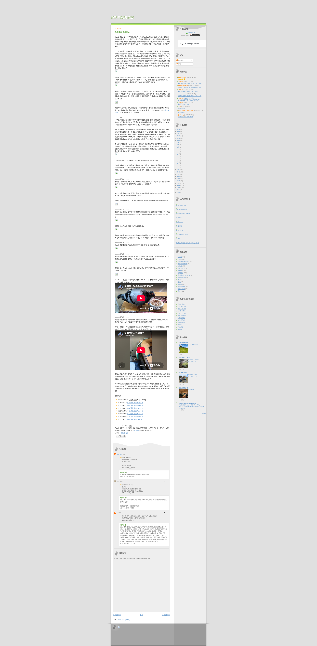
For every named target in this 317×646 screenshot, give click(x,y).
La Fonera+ (179, 222)
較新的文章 (117, 615)
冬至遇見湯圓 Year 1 (134, 419)
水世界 (180, 266)
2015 (178, 138)
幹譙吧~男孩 (181, 286)
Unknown (119, 454)
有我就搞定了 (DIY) (184, 275)
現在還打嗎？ (182, 108)
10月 (178, 147)
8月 (178, 151)
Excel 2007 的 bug (181, 209)
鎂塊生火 (179, 217)
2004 (178, 190)
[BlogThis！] (120, 436)
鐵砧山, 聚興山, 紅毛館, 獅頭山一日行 (187, 243)
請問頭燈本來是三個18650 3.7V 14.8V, (189, 96)
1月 (178, 167)
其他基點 (180, 327)
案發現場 (179, 226)
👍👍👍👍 (181, 79)
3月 (178, 163)
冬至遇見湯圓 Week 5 (135, 408)
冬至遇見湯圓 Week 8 (135, 414)
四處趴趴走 (181, 268)
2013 (178, 169)
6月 (178, 156)
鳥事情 (136, 431)
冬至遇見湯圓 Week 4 (135, 405)
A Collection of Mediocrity (187, 403)
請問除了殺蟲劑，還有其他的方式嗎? (189, 87)
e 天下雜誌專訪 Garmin (183, 213)
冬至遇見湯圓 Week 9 (135, 416)
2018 (178, 131)
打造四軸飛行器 (181, 205)
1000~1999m (182, 311)
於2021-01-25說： (186, 98)
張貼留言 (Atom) (124, 620)
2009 (178, 178)
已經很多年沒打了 (183, 104)
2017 (178, 133)
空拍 (179, 282)
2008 (178, 181)
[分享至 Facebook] (124, 436)
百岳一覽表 (179, 230)
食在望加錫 (191, 389)
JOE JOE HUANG (184, 358)
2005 (178, 187)
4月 (178, 160)
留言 (179, 64)
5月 (178, 158)
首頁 (141, 615)
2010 (178, 176)
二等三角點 (181, 320)
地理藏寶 (180, 273)
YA (117, 512)
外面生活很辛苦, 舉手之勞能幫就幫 (188, 100)
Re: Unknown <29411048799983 (188, 91)
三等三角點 (181, 322)
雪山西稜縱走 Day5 (182, 234)
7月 (178, 154)
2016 (178, 136)
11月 (178, 145)
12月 (178, 142)
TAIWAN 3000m (184, 373)
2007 (178, 183)
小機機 (180, 259)
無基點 (180, 329)
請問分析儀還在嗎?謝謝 (185, 116)
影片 (127, 433)
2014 (178, 140)
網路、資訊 (181, 289)
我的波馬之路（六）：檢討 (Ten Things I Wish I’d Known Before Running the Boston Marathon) (191, 406)
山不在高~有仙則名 (184, 261)
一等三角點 (181, 318)
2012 (178, 172)
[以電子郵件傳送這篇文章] (117, 436)
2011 (178, 174)
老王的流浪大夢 (183, 388)
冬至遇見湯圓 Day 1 (123, 32)
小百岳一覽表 (182, 306)
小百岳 (180, 257)
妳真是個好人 (182, 112)
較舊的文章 (166, 615)
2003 (178, 192)
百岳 (179, 279)
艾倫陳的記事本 (183, 342)
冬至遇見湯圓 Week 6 (135, 411)
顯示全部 (204, 413)
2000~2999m (182, 313)
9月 (178, 149)
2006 (178, 185)
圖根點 (180, 324)
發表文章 (181, 60)
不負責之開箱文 (182, 264)
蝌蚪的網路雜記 (122, 17)
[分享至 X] (122, 436)
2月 (178, 165)
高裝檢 (178, 238)
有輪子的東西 (182, 277)
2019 (178, 129)
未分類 (180, 270)
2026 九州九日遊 (193, 344)
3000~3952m (182, 315)
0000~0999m (182, 308)
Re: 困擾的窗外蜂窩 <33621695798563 (190, 83)
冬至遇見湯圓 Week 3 (135, 403)
